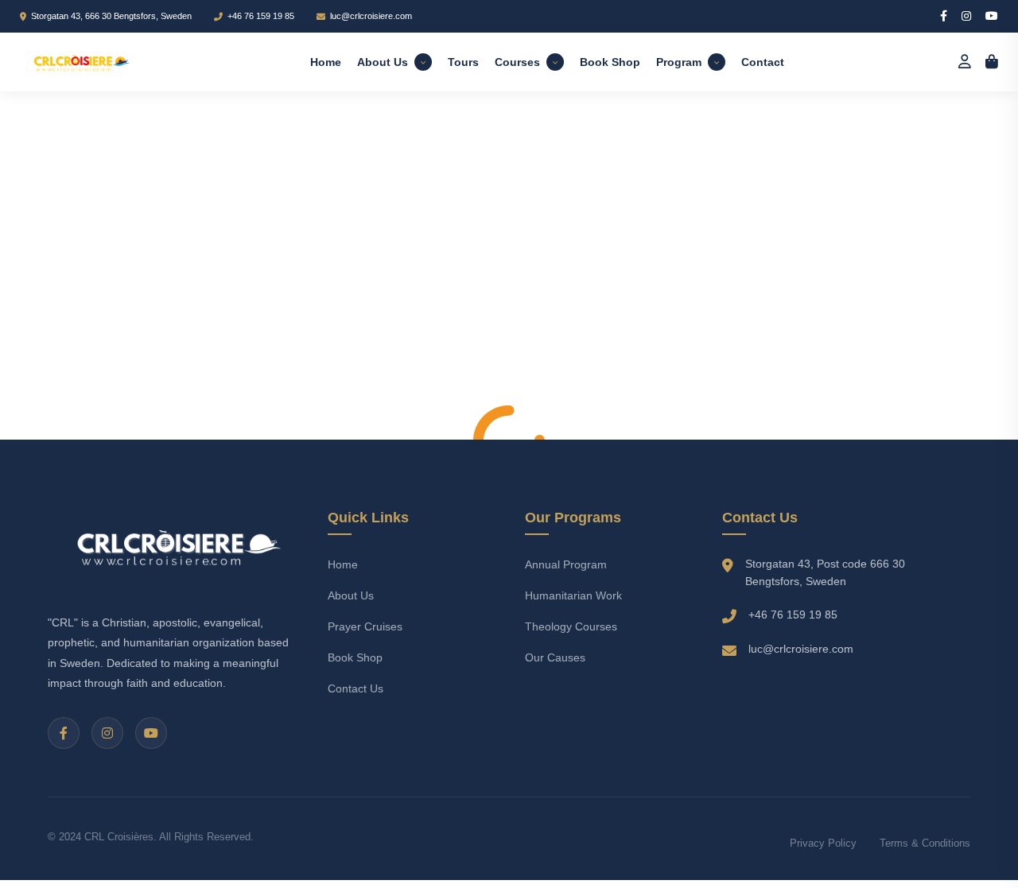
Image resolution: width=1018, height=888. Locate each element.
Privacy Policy (823, 843)
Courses (517, 62)
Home (325, 62)
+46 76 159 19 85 (260, 16)
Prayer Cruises (365, 626)
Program (678, 62)
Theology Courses (571, 626)
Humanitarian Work (573, 595)
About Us (382, 62)
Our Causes (555, 657)
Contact (762, 62)
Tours (463, 62)
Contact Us (355, 688)
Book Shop (610, 62)
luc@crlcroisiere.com (371, 16)
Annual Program (566, 564)
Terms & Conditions (925, 843)
